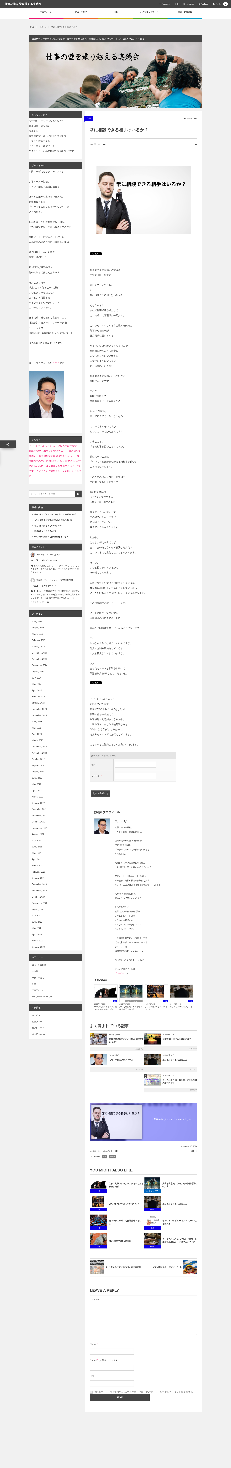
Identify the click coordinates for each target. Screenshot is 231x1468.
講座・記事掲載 (39, 965)
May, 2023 (36, 728)
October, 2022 (38, 759)
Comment (95, 1299)
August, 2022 (38, 771)
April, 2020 (37, 934)
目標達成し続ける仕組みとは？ (176, 1039)
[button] (225, 4)
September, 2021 (39, 828)
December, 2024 (39, 653)
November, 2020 (39, 890)
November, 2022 (39, 753)
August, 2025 (38, 628)
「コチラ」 (120, 973)
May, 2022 (36, 784)
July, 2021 (36, 840)
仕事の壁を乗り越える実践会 (23, 3)
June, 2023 (37, 721)
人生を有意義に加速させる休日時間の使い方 (130, 1008)
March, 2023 (37, 740)
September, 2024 (39, 665)
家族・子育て (38, 977)
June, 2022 (37, 778)
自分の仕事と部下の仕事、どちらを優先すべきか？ (179, 1081)
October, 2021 (38, 822)
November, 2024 (39, 659)
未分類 (112, 1156)
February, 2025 (38, 640)
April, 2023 (37, 734)
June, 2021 (37, 847)
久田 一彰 (96, 144)
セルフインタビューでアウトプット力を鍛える (179, 1222)
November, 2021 (39, 815)
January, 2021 (38, 878)
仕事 (89, 118)
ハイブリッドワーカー (134, 1001)
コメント (109, 1151)
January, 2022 (38, 803)
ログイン (36, 1015)
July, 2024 (36, 678)
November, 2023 (39, 715)
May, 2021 (36, 853)
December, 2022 (39, 746)
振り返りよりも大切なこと (181, 1007)
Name (93, 1344)
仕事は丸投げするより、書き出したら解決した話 (105, 1008)
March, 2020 (37, 941)
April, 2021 (37, 859)
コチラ (56, 363)
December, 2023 (39, 709)
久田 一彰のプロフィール (121, 1059)
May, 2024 (36, 684)
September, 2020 (39, 903)
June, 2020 (37, 922)
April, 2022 (37, 790)
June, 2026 (37, 621)
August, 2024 (38, 671)
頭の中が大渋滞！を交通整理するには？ (125, 1222)
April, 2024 (37, 690)
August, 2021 (38, 834)
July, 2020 (36, 915)
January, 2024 (38, 703)
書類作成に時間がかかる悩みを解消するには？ (126, 1040)
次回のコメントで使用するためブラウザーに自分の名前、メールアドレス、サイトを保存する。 (144, 1392)
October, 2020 (38, 897)
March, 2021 (37, 865)
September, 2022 (39, 765)
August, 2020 (38, 909)
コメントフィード (40, 1028)
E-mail (93, 1360)
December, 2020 (39, 884)
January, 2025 (38, 646)
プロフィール (38, 990)
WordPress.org (38, 1034)
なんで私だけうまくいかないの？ (156, 1008)
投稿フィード (38, 1021)
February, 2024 (38, 696)
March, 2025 (37, 634)
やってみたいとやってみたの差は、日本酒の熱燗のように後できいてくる (179, 1240)
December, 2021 (39, 809)
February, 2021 (38, 872)
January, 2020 (38, 947)
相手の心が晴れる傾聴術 (120, 1241)
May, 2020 (36, 928)
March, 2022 (37, 797)
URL (92, 1376)
